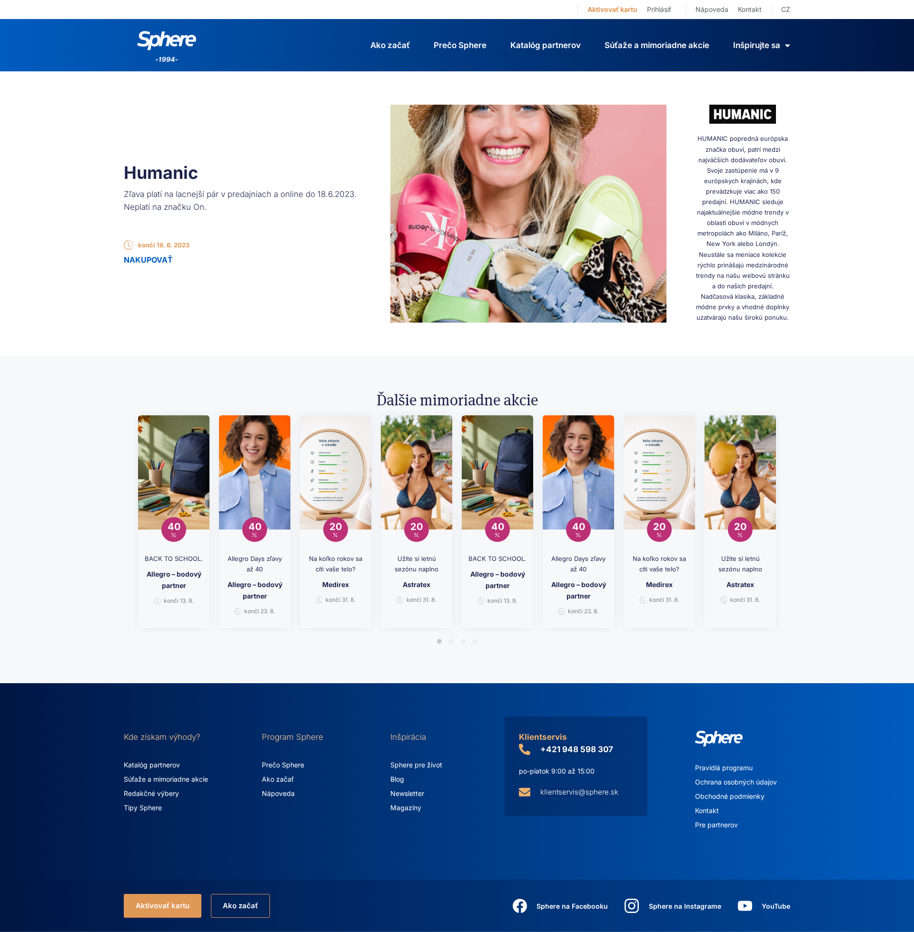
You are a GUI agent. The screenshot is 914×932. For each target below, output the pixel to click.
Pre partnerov (716, 825)
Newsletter (407, 793)
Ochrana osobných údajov (736, 782)
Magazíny (405, 808)
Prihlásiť (659, 9)
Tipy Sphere (143, 808)
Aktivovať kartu (612, 9)
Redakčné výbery (151, 793)
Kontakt (750, 9)
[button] (439, 641)
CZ (785, 9)
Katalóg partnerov (545, 45)
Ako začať (390, 45)
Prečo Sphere (460, 45)
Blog (397, 779)
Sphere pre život (416, 765)
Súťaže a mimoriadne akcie (657, 45)
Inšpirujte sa (756, 45)
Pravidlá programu (724, 768)
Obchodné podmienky (730, 796)
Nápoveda (711, 9)
